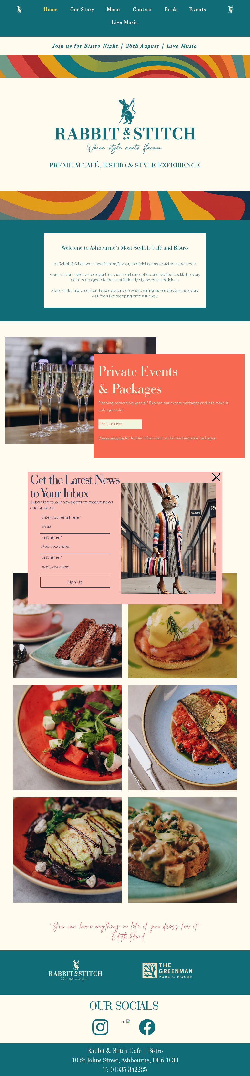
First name (50, 537)
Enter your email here (60, 517)
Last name (50, 557)
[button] (216, 477)
